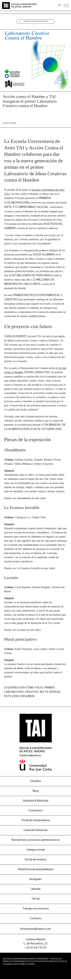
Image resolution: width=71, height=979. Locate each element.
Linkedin (35, 889)
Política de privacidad (41, 961)
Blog (35, 791)
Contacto (35, 918)
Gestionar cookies (24, 964)
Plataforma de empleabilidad (35, 869)
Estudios (35, 781)
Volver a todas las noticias (35, 21)
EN (59, 5)
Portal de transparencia (35, 820)
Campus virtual (35, 850)
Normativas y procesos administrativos (35, 840)
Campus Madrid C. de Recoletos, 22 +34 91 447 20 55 (35, 943)
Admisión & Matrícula (35, 801)
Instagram (35, 879)
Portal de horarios (35, 860)
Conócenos (35, 810)
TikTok (35, 899)
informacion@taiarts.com (35, 929)
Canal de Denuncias (35, 830)
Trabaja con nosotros (35, 909)
